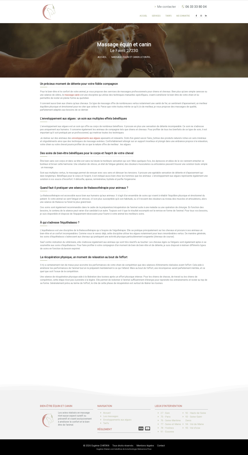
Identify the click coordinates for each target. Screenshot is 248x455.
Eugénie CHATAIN (100, 445)
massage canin (72, 94)
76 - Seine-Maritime (171, 420)
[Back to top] (241, 442)
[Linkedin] (206, 16)
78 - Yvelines (167, 428)
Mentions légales (145, 445)
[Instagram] (201, 16)
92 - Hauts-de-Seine (195, 413)
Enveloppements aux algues (117, 419)
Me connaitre (183, 16)
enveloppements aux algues (86, 138)
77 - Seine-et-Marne (171, 424)
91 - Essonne (167, 431)
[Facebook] (196, 16)
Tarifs (168, 16)
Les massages (110, 416)
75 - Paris (165, 416)
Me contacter (166, 6)
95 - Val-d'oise (192, 428)
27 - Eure (165, 413)
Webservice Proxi (144, 449)
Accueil (143, 16)
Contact (161, 445)
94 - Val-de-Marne (194, 424)
